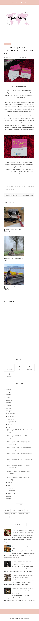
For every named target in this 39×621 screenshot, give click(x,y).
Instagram (9, 369)
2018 (7, 400)
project (21, 517)
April (9, 485)
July (9, 427)
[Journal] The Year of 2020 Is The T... (14, 288)
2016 (7, 405)
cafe (6, 517)
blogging (13, 517)
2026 (7, 389)
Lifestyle (21, 513)
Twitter (19, 369)
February (10, 491)
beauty (7, 510)
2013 (7, 496)
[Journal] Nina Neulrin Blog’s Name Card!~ (19, 477)
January (10, 493)
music (27, 510)
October (10, 419)
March (9, 488)
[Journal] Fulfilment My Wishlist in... (12, 231)
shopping (13, 513)
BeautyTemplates (24, 618)
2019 (7, 397)
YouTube (9, 376)
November (11, 416)
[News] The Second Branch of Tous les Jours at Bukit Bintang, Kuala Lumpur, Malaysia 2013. (23, 591)
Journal (7, 44)
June (9, 480)
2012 (7, 499)
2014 (7, 411)
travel (14, 510)
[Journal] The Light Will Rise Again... (14, 259)
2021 (7, 392)
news (27, 513)
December (11, 413)
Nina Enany (9, 57)
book (7, 513)
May (9, 482)
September (11, 422)
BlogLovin (29, 369)
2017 (7, 403)
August (10, 424)
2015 (7, 408)
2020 (7, 395)
